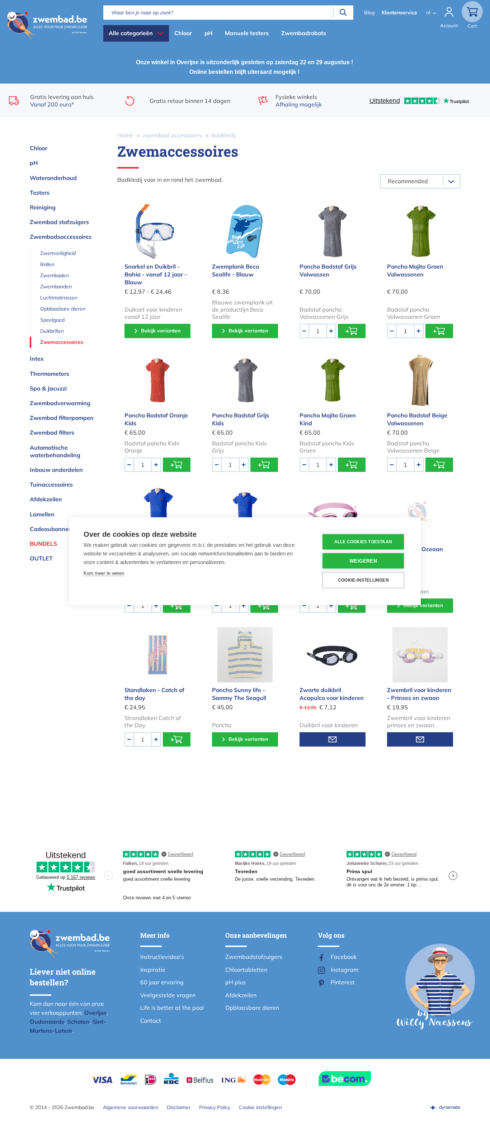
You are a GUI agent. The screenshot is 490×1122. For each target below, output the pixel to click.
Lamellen (42, 514)
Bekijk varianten (160, 330)
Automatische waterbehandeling (55, 451)
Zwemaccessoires (61, 342)
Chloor (183, 33)
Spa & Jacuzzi (48, 388)
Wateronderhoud (53, 177)
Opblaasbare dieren (62, 309)
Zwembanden (56, 286)
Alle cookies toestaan (363, 541)
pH (208, 33)
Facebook (344, 956)
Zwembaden (54, 275)
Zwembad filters (52, 432)
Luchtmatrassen (58, 297)
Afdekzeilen (46, 499)
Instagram (344, 969)
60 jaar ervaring (162, 982)
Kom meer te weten (104, 573)
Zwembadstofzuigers (253, 956)
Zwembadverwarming (60, 403)
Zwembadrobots (303, 33)
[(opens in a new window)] (444, 1107)
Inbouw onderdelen (56, 469)
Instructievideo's (162, 956)
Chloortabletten (246, 969)
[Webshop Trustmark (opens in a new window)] (357, 1078)
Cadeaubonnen (51, 528)
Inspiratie (152, 969)
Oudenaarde (47, 1021)
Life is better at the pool (172, 1007)
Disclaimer (178, 1107)
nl (428, 12)
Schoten (78, 1021)
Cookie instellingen (260, 1107)
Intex (37, 358)
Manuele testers (247, 33)
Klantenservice (399, 12)
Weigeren (363, 560)
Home (125, 135)
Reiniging (43, 207)
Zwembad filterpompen (62, 417)
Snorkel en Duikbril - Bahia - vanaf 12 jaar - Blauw (155, 274)
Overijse (95, 1012)
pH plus (235, 982)
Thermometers (49, 373)
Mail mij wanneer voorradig (333, 739)
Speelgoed (52, 320)
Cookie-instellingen (363, 580)
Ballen (47, 264)
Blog (369, 12)
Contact (150, 1020)
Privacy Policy (214, 1107)
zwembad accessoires (172, 135)
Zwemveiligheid (58, 253)
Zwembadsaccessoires (60, 236)
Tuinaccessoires (51, 484)
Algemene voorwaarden (130, 1107)
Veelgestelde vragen (167, 995)
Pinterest (343, 982)
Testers (40, 192)
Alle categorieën (131, 33)
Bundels (43, 543)
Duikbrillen (52, 331)
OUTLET (41, 558)
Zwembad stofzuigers (59, 222)
